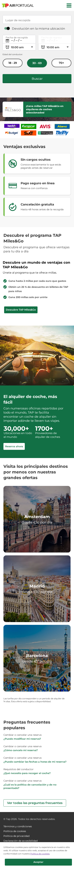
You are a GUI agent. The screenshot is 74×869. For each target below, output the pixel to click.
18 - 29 (12, 63)
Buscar (37, 79)
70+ (61, 63)
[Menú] (69, 5)
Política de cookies (40, 853)
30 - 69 (37, 63)
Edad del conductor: (13, 54)
